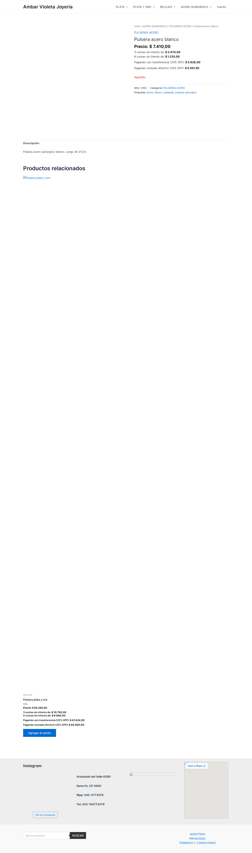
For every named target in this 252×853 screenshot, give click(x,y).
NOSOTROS (197, 834)
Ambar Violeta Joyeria (48, 7)
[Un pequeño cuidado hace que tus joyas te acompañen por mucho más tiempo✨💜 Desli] (32, 799)
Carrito (221, 7)
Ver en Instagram (45, 814)
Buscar (77, 835)
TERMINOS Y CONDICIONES (197, 843)
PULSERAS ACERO (180, 26)
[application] (126, 7)
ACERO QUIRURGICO (194, 7)
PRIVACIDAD (197, 838)
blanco (158, 92)
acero (150, 92)
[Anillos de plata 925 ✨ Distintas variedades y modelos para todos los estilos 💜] (51, 799)
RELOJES (166, 7)
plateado (169, 92)
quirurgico (190, 92)
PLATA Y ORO (142, 7)
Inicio (137, 26)
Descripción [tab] (31, 143)
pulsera (179, 92)
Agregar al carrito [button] (39, 733)
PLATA (120, 7)
